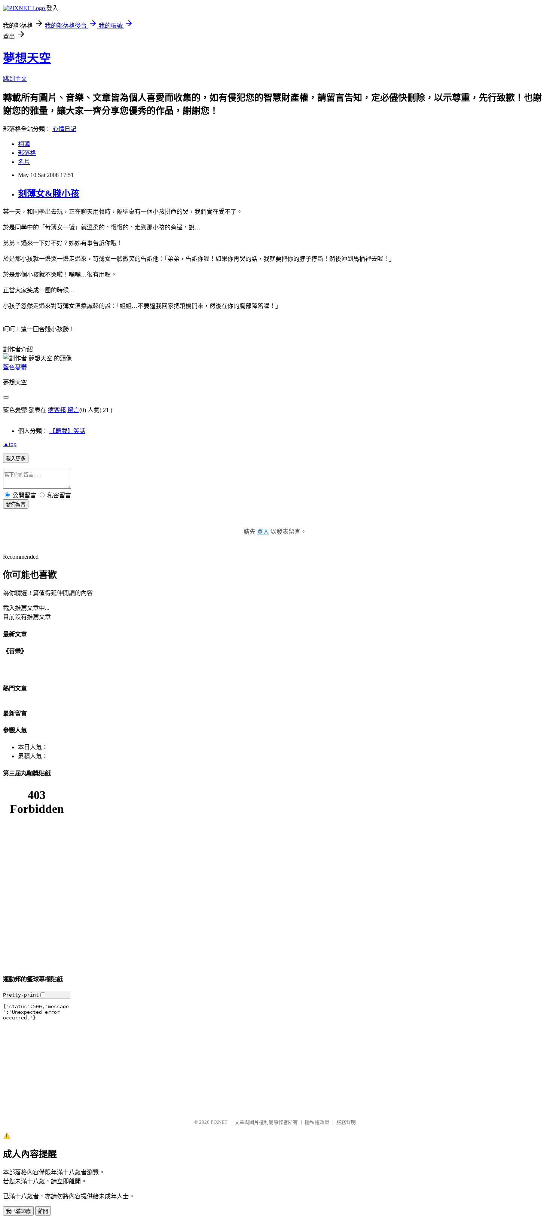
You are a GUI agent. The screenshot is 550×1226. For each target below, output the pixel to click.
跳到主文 (15, 79)
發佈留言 (15, 504)
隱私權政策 (317, 1122)
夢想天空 (27, 58)
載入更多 (15, 458)
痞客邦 (57, 410)
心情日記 (64, 129)
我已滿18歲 (18, 1211)
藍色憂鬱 (15, 367)
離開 (43, 1211)
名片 (24, 162)
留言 (73, 410)
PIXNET (219, 1122)
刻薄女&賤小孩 (48, 193)
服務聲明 (346, 1122)
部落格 (27, 153)
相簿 (24, 144)
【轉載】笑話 (67, 431)
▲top (9, 444)
